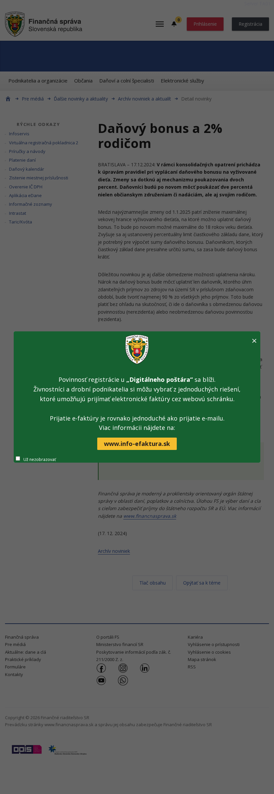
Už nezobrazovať (39, 459)
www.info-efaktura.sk (137, 444)
